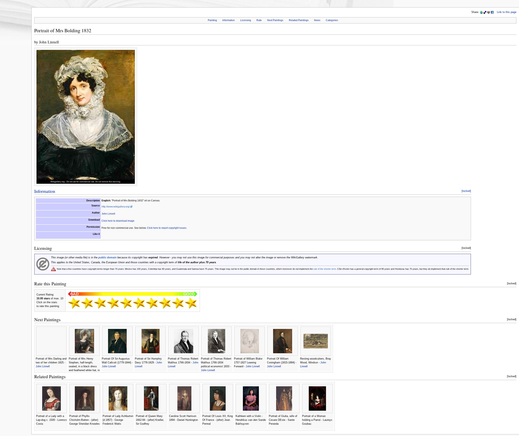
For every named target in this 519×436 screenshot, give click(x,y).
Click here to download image (118, 220)
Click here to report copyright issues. (167, 228)
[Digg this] (488, 12)
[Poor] (99, 302)
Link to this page (506, 12)
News (317, 20)
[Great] (164, 302)
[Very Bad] (74, 302)
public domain (107, 257)
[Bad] (86, 302)
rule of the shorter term (324, 269)
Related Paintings (299, 20)
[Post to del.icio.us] (485, 12)
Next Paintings (275, 20)
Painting (212, 20)
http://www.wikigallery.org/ (116, 206)
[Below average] (112, 302)
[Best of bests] (190, 302)
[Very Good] (151, 302)
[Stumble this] (481, 12)
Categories (332, 20)
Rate (259, 20)
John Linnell (49, 41)
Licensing (245, 20)
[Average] (125, 302)
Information (228, 20)
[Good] (138, 302)
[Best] (177, 302)
